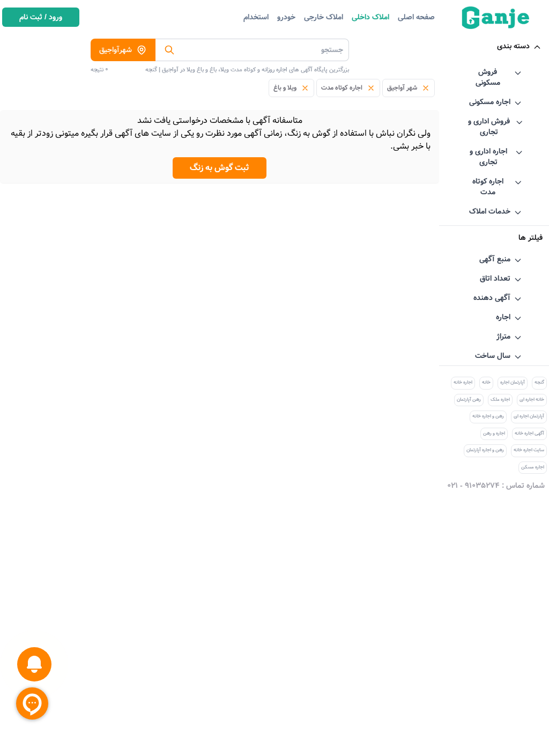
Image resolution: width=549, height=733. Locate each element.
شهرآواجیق (115, 50)
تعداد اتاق (495, 278)
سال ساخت (492, 356)
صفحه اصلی (416, 17)
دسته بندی (513, 46)
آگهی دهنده (491, 298)
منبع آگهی (494, 259)
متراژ (503, 336)
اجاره (503, 317)
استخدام (256, 17)
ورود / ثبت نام (40, 17)
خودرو (286, 17)
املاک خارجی (323, 17)
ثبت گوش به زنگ (219, 167)
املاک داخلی (370, 17)
